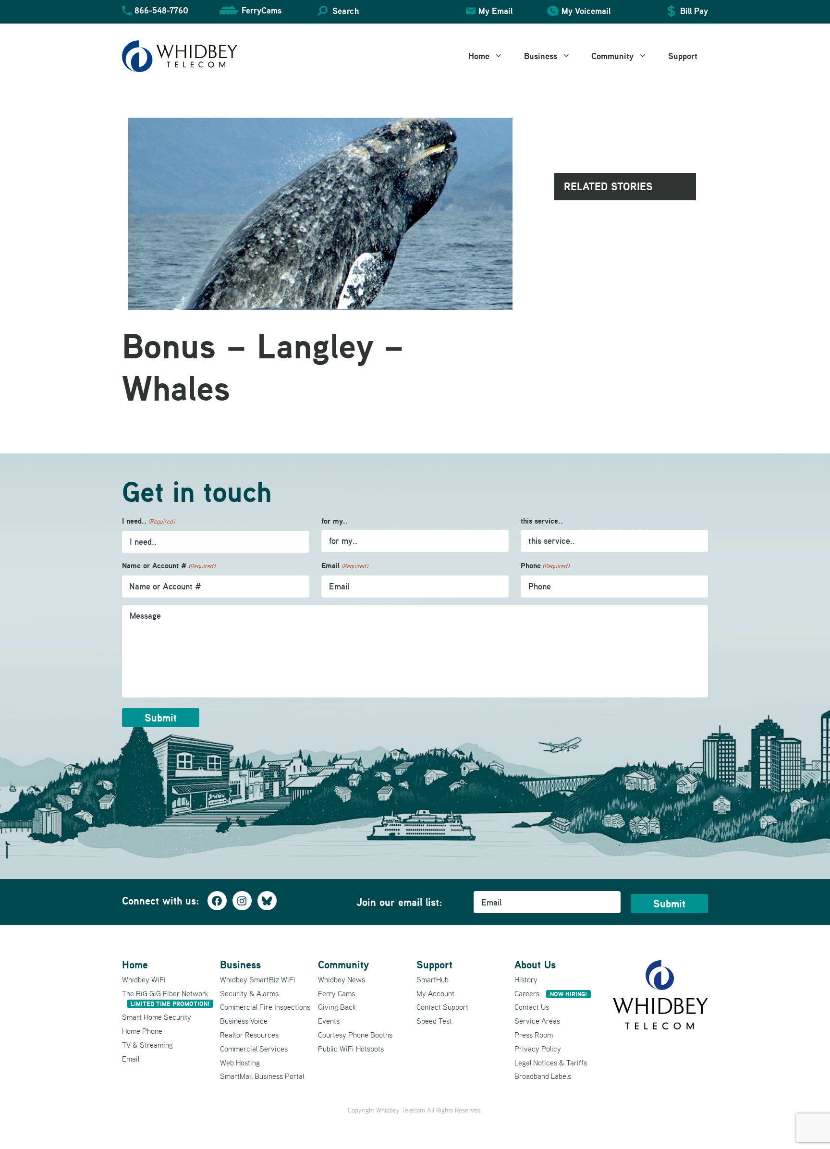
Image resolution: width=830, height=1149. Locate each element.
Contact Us (531, 1007)
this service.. (542, 521)
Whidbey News (341, 979)
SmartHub (432, 979)
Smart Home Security (156, 1017)
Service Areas (537, 1021)
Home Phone (142, 1031)
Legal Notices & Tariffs (550, 1062)
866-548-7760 (161, 10)
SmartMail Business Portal (262, 1076)
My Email (495, 11)
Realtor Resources (249, 1034)
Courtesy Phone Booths (355, 1034)
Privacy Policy (537, 1048)
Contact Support (442, 1007)
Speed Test (434, 1021)
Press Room (533, 1034)
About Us (535, 964)
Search (345, 11)
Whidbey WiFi (144, 979)
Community (612, 56)
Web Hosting (240, 1062)
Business (540, 56)
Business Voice (244, 1021)
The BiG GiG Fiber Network (165, 998)
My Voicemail (585, 11)
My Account (435, 993)
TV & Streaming (147, 1045)
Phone (545, 566)
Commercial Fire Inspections (265, 1007)
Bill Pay (694, 11)
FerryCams (261, 10)
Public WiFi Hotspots (351, 1048)
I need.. (148, 521)
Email (344, 566)
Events (329, 1021)
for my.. (334, 521)
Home (478, 56)
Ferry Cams (336, 993)
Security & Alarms (249, 993)
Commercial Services (254, 1048)
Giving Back (337, 1007)
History (525, 979)
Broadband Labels (542, 1076)
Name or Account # (168, 566)
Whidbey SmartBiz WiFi (257, 979)
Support (682, 56)
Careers (550, 993)
